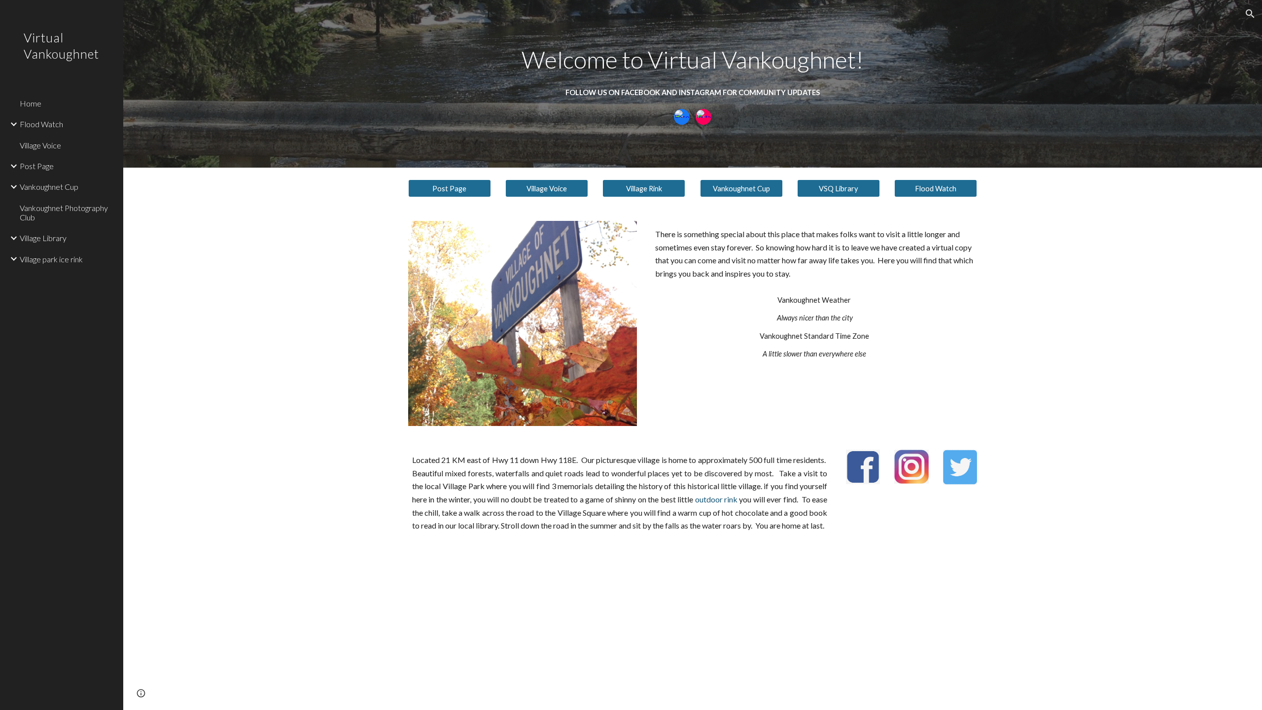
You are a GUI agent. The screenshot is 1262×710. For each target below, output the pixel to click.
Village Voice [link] (40, 145)
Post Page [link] (37, 166)
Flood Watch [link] (41, 124)
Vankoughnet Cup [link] (49, 186)
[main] (692, 60)
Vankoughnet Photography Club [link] (64, 212)
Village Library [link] (43, 238)
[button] (1250, 14)
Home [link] (30, 103)
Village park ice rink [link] (51, 259)
